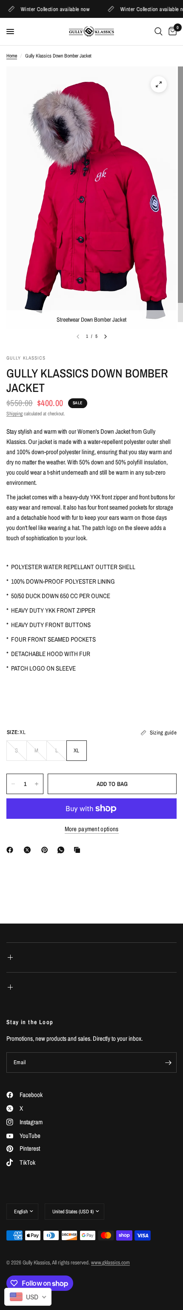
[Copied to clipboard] (79, 850)
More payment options (92, 828)
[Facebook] (11, 850)
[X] (29, 850)
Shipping (14, 413)
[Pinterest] (46, 850)
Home (11, 55)
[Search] (159, 31)
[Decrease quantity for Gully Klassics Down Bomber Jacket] (13, 784)
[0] (171, 31)
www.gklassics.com (110, 1262)
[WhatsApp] (62, 850)
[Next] (105, 336)
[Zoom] (159, 84)
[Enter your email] (168, 1062)
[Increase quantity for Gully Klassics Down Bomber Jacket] (36, 784)
